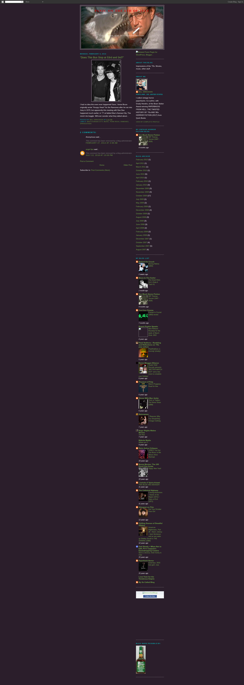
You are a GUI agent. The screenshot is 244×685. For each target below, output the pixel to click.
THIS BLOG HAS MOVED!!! (149, 485)
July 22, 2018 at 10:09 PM (99, 155)
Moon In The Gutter (147, 278)
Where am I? (143, 442)
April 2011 (140, 163)
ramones (125, 121)
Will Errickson (146, 92)
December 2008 (142, 210)
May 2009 (140, 203)
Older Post (128, 165)
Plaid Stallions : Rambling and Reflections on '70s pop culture (150, 345)
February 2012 (142, 160)
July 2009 (140, 199)
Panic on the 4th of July (122, 11)
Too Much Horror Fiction (149, 135)
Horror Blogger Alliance (149, 363)
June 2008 (140, 224)
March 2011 (141, 167)
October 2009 (141, 196)
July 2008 (140, 221)
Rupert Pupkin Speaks (148, 326)
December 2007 (142, 239)
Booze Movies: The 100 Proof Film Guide (149, 465)
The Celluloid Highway (148, 490)
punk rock (115, 121)
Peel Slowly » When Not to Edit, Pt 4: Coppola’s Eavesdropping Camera (150, 549)
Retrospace (144, 414)
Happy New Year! (154, 468)
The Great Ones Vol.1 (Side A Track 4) (154, 282)
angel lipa (90, 149)
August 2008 (141, 217)
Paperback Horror (146, 561)
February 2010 (142, 181)
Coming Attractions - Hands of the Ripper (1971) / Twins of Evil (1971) (155, 497)
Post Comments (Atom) (100, 170)
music (106, 121)
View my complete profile (148, 122)
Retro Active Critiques (148, 448)
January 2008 (141, 235)
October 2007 (141, 242)
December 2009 (142, 188)
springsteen (86, 123)
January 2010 (141, 185)
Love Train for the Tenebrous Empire (146, 578)
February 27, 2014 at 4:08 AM (102, 143)
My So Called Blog (147, 582)
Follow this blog (150, 596)
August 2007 (141, 249)
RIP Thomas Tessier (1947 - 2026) (153, 139)
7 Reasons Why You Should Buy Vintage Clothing (154, 418)
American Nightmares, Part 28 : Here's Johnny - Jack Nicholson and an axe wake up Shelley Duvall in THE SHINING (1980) (150, 534)
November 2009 (142, 192)
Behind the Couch (146, 262)
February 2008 (142, 232)
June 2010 (140, 174)
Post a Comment (87, 161)
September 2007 (142, 246)
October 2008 (141, 214)
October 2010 (141, 170)
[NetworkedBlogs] (150, 593)
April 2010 (140, 178)
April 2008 (140, 228)
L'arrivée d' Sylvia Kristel (149, 483)
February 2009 (142, 206)
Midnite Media (145, 440)
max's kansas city (95, 121)
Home (102, 165)
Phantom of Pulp (146, 382)
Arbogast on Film (146, 507)
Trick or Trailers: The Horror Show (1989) (154, 402)
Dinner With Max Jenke (149, 398)
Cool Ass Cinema (146, 310)
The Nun (142, 435)
